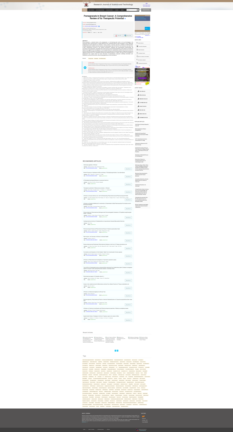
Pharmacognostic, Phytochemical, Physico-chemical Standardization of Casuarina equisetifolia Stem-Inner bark (107, 300)
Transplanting (130, 376)
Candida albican (108, 406)
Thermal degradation (111, 382)
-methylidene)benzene (143, 404)
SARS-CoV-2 (140, 393)
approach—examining (111, 387)
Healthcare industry (127, 398)
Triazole (97, 406)
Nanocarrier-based (139, 395)
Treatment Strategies (118, 395)
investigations (141, 359)
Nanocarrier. (129, 378)
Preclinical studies (115, 391)
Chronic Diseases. (115, 376)
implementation (106, 398)
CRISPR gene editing (107, 391)
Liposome (115, 378)
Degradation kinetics (130, 382)
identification (111, 389)
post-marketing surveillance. (87, 393)
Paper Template (141, 49)
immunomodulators (115, 393)
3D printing (104, 363)
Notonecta (90, 374)
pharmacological (132, 363)
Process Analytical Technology (98, 404)
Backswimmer (85, 374)
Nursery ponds (128, 374)
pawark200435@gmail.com (91, 24)
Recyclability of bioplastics (130, 369)
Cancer (124, 372)
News (122, 9)
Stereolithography (136, 361)
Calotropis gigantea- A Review (90, 164)
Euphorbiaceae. (134, 365)
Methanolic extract (128, 365)
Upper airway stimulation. (87, 387)
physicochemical (92, 406)
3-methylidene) (128, 404)
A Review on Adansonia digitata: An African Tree (94, 291)
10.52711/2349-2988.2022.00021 (91, 295)
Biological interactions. (135, 374)
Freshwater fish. (141, 367)
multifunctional (145, 395)
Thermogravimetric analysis (121, 382)
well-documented (92, 372)
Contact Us (92, 1)
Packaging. (137, 369)
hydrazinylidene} (97, 359)
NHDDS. (145, 372)
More (117, 9)
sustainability (147, 367)
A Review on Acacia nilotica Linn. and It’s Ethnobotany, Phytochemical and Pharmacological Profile (105, 195)
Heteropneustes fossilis (133, 367)
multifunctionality (85, 372)
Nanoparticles (119, 372)
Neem (142, 372)
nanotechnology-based (102, 387)
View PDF (119, 35)
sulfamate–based (135, 378)
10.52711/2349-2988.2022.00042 (91, 263)
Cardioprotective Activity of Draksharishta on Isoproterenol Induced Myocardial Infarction (103, 221)
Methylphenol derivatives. (114, 361)
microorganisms (85, 365)
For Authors (109, 9)
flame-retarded (92, 382)
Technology (99, 376)
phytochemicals (139, 363)
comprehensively (99, 372)
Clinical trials (121, 391)
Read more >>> (147, 35)
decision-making (100, 400)
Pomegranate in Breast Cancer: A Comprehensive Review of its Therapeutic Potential (108, 17)
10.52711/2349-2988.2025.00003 (91, 255)
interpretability (91, 402)
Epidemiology (145, 393)
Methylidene (102, 406)
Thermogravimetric (93, 380)
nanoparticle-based (133, 387)
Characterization (85, 406)
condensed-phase (115, 380)
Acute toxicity (105, 367)
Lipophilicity (100, 361)
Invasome (120, 378)
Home (84, 9)
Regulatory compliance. (86, 400)
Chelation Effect (106, 361)
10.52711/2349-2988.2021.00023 (91, 191)
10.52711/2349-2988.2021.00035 (91, 175)
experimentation (119, 400)
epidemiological (122, 393)
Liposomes (137, 372)
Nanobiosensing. (98, 389)
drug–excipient (144, 400)
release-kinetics (142, 361)
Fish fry (110, 374)
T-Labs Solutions (142, 430)
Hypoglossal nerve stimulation (109, 385)
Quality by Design (140, 402)
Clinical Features (97, 395)
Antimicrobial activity (93, 361)
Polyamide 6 (105, 382)
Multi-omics (101, 391)
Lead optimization (85, 391)
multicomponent (125, 400)
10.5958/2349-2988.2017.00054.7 (91, 271)
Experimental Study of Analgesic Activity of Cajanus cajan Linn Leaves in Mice (101, 316)
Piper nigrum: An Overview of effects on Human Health (95, 236)
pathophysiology (102, 393)
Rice (126, 376)
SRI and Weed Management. (138, 376)
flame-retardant (142, 378)
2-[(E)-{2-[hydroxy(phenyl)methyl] (88, 359)
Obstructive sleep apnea (120, 385)
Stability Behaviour (86, 361)
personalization (85, 363)
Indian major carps (121, 374)
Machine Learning (108, 376)
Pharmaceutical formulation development (129, 402)
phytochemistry (106, 372)
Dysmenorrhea (98, 363)
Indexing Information (142, 63)
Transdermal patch (119, 363)
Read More (128, 168)
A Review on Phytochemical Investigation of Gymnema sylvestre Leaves (99, 259)
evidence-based (143, 374)
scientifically (107, 400)
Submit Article (146, 9)
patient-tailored (122, 361)
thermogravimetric (86, 380)
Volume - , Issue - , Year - (95, 32)
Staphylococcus (91, 365)
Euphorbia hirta (104, 365)
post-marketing (117, 389)
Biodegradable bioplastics (112, 369)
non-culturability (125, 387)
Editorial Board (100, 9)
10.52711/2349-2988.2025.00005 (91, 26)
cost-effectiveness (86, 385)
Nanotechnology (95, 387)
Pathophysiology (91, 395)
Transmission (85, 395)
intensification (121, 376)
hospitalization (91, 376)
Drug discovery (130, 389)
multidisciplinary (105, 389)
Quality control (134, 398)
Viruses (138, 387)
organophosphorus (142, 365)
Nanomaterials (91, 389)
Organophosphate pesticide (123, 367)
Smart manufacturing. (115, 404)
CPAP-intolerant (92, 385)
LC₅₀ (116, 367)
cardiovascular (85, 376)
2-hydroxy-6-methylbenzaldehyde (107, 359)
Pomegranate (91, 58)
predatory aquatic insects (103, 374)
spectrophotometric (127, 359)
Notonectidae (95, 374)
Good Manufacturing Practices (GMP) (117, 398)
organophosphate (99, 367)
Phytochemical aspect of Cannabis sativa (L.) (93, 276)
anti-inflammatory (146, 363)
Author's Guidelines (142, 46)
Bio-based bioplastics (120, 369)
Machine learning (119, 402)
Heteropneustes (85, 367)
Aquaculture (115, 374)
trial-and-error (112, 400)
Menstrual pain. (126, 363)
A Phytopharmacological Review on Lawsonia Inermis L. (96, 180)
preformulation (138, 400)
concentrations (91, 367)
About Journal (86, 1)
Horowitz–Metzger (143, 380)
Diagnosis (112, 395)
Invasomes (90, 378)
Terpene (124, 378)
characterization (147, 376)
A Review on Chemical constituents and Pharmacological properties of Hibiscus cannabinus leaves (105, 308)
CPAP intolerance (135, 385)
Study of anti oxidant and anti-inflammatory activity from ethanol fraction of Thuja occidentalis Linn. (106, 284)
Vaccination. (125, 395)
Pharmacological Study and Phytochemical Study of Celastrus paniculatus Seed (101, 228)
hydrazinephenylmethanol (118, 359)
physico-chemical (143, 369)
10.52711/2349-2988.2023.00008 (91, 216)
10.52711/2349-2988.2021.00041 (91, 168)
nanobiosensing (118, 387)
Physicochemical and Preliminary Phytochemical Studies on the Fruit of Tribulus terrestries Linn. (105, 244)
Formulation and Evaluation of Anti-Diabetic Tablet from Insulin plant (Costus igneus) (102, 252)
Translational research (128, 391)
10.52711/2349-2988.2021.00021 (91, 207)
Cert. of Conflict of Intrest (143, 56)
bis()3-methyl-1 (122, 404)
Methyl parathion (111, 367)
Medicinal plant (120, 365)
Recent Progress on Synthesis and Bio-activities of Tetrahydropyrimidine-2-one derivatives (104, 172)
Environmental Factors (105, 395)
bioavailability (85, 378)
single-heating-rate (86, 382)
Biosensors (143, 387)
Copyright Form (141, 53)
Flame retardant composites (139, 382)
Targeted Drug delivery (130, 372)
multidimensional (129, 393)
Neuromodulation (128, 385)
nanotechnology (113, 372)
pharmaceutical (134, 359)
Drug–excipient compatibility (87, 404)
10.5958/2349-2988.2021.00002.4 (91, 311)
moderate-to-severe (100, 385)
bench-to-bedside (92, 363)
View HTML (128, 35)
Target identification (144, 389)
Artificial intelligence (111, 402)
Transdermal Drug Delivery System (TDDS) (100, 378)
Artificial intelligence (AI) (94, 391)
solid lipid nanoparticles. (86, 398)
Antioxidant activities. (124, 406)
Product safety (141, 398)
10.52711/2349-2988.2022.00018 (91, 232)
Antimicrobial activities (116, 406)
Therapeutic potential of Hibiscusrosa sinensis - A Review (96, 188)
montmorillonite (121, 380)
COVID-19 (134, 393)
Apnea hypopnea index (143, 385)
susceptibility (108, 393)
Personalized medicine (111, 363)
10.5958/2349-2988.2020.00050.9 (91, 239)
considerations (85, 402)
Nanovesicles (110, 378)
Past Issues (91, 9)
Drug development (137, 389)
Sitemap (108, 429)
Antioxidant (96, 58)
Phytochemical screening (113, 365)
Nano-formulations (107, 404)
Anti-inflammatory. (102, 58)
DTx (95, 376)
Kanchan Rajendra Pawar (91, 22)
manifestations (95, 393)
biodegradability (103, 369)
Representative (97, 402)
